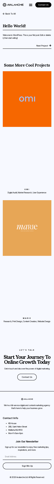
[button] (30, 4)
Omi (27, 189)
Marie (27, 318)
